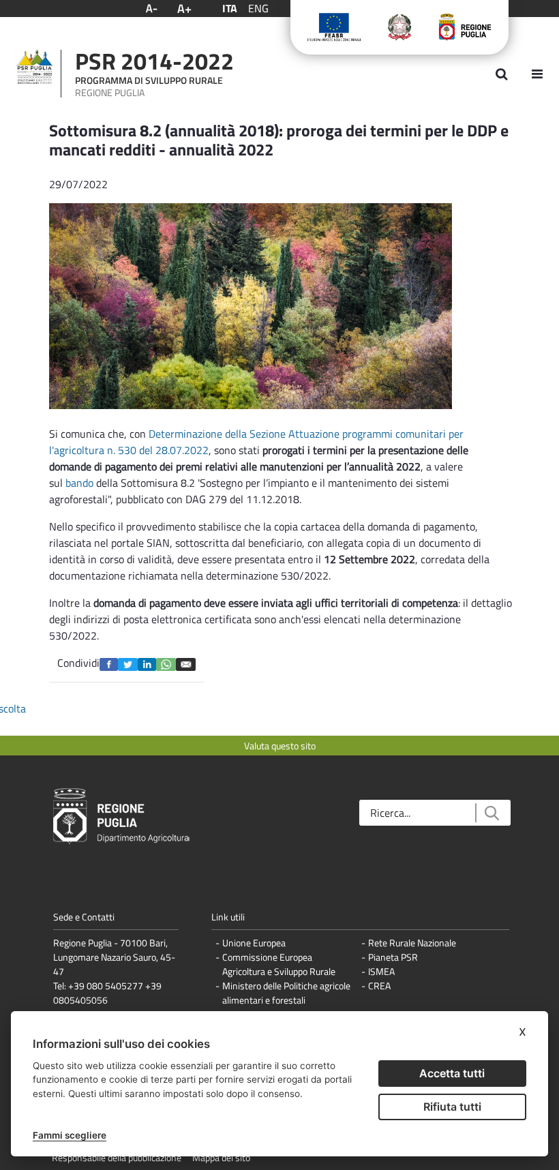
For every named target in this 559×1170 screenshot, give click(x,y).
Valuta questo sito (280, 745)
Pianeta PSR (393, 957)
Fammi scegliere (69, 1135)
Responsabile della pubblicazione (116, 1157)
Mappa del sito (221, 1157)
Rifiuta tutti (452, 1106)
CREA (379, 985)
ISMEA (381, 971)
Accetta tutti (452, 1073)
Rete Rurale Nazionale (412, 942)
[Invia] (491, 813)
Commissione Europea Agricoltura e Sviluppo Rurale (278, 964)
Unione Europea (254, 942)
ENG (258, 8)
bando (79, 483)
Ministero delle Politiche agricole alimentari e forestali (286, 992)
